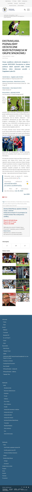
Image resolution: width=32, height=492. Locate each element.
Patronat (4, 475)
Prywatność (5, 478)
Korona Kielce (26, 201)
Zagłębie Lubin (8, 205)
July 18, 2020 (19, 191)
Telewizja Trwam (7, 351)
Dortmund (6, 463)
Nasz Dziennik (22, 3)
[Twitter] (24, 487)
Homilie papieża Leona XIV (10, 450)
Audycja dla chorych (8, 412)
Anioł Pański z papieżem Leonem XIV (12, 447)
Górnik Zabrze (19, 201)
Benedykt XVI (6, 335)
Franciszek (5, 332)
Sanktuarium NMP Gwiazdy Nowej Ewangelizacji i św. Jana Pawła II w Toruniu (15, 357)
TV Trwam (14, 1)
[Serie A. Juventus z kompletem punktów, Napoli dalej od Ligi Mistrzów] (9, 284)
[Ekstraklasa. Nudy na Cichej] (9, 270)
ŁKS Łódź (14, 205)
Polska (4, 322)
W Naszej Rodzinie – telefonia (9, 371)
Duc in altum (6, 401)
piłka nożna (4, 203)
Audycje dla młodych (8, 417)
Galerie (4, 455)
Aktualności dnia (7, 388)
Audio (4, 385)
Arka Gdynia (7, 201)
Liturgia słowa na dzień (7, 466)
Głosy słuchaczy (7, 428)
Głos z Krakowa (7, 404)
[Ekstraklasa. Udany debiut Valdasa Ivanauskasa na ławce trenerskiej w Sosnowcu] (22, 259)
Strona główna (12, 15)
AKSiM (19, 1)
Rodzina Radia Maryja (8, 458)
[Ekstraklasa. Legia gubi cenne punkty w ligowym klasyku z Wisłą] (22, 286)
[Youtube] (28, 487)
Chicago (6, 460)
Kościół (4, 327)
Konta (3, 471)
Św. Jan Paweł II (6, 337)
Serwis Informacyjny (8, 433)
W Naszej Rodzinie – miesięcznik (10, 368)
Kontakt (4, 473)
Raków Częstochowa (12, 203)
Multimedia (4, 382)
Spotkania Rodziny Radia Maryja (11, 420)
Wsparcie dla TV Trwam (10, 222)
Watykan (5, 329)
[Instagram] (26, 487)
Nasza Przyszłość (12, 5)
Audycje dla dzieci (8, 414)
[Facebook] (22, 487)
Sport (17, 15)
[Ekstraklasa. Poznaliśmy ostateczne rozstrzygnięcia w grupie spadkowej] (16, 28)
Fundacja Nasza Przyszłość (9, 363)
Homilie (5, 406)
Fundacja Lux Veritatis (8, 360)
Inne (5, 431)
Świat (4, 324)
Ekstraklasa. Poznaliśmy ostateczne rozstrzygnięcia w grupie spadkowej (14, 47)
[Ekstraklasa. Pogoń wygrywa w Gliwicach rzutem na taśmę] (22, 272)
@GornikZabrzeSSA (10, 183)
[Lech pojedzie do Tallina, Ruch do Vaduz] (9, 258)
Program (4, 468)
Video (4, 444)
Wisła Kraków (20, 203)
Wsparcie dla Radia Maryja (10, 220)
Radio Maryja (8, 1)
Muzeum (16, 3)
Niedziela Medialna (8, 425)
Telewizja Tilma (6, 374)
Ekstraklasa (13, 201)
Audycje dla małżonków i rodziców (11, 409)
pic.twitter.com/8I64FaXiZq (13, 185)
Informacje (4, 319)
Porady (5, 396)
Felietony (6, 398)
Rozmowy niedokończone (9, 390)
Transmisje (6, 423)
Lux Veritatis (10, 3)
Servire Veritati (21, 5)
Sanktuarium (24, 1)
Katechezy (6, 393)
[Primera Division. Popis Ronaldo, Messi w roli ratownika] (22, 297)
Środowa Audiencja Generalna (10, 452)
